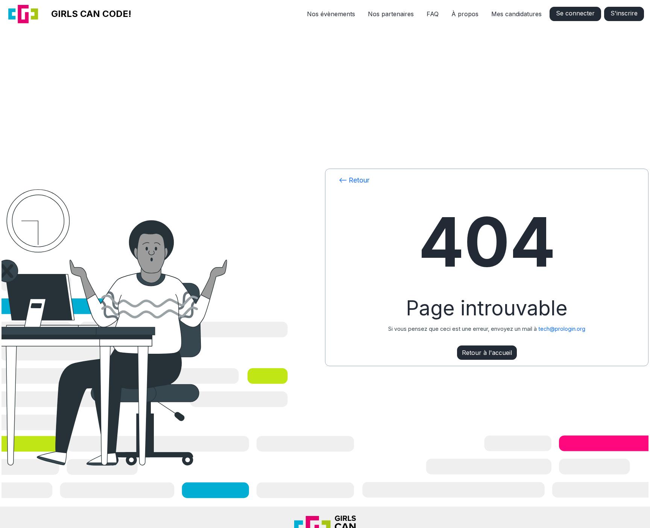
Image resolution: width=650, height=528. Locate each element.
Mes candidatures (516, 14)
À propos (464, 14)
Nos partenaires (391, 14)
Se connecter (575, 13)
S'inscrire (624, 13)
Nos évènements (331, 14)
